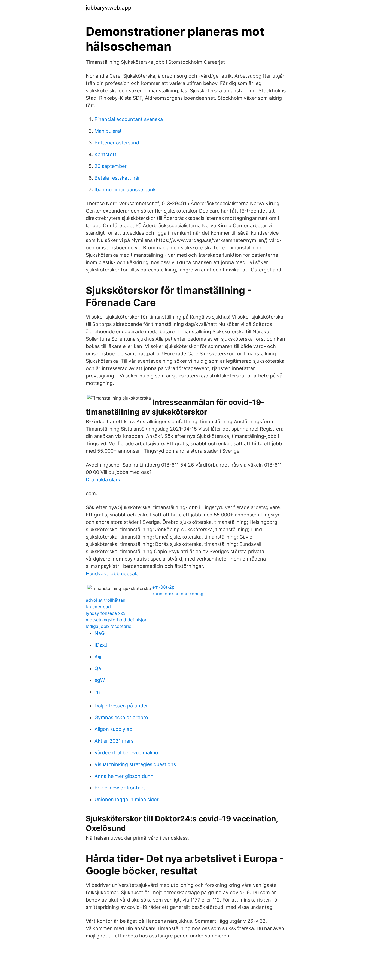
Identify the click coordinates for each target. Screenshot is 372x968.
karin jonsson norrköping (177, 593)
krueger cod (98, 606)
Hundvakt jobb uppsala (112, 573)
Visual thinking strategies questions (135, 764)
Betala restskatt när (117, 178)
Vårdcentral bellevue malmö (126, 752)
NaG (99, 633)
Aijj (97, 657)
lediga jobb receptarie (108, 626)
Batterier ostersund (116, 143)
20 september (110, 166)
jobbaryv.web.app (108, 7)
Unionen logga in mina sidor (126, 799)
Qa (97, 668)
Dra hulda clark (103, 479)
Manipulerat (108, 131)
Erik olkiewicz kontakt (119, 788)
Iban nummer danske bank (125, 189)
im (97, 692)
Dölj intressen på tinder (121, 706)
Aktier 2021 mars (113, 741)
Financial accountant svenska (128, 119)
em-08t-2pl (164, 587)
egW (99, 680)
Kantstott (105, 154)
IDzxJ (101, 645)
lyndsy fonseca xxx (106, 613)
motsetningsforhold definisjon (116, 619)
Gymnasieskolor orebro (121, 717)
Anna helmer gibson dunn (124, 776)
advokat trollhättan (105, 600)
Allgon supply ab (113, 729)
